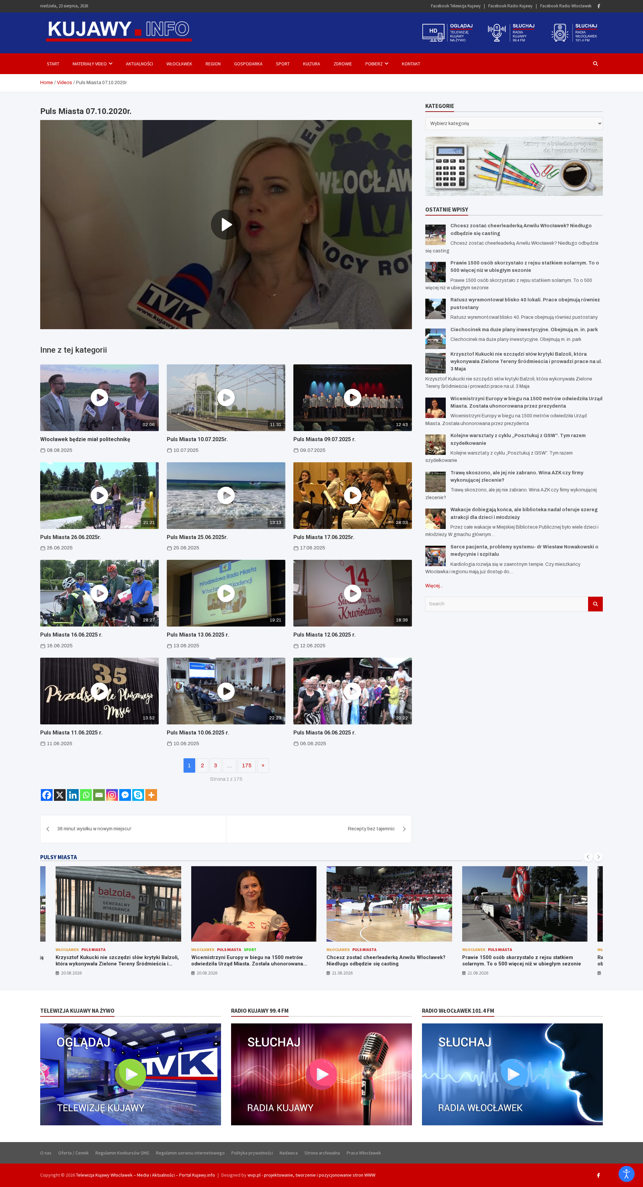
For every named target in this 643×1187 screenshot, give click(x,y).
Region (213, 64)
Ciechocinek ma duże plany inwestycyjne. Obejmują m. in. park (524, 329)
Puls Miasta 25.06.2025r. (197, 537)
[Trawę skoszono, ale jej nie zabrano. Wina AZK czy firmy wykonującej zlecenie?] (435, 482)
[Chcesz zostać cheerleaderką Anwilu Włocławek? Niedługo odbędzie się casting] (435, 235)
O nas (46, 1153)
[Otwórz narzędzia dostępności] (627, 1174)
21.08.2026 (207, 973)
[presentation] (588, 857)
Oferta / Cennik (73, 1153)
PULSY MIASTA (58, 857)
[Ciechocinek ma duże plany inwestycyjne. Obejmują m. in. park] (435, 339)
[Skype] (138, 795)
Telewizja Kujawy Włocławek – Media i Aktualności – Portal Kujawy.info (145, 1175)
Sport (283, 64)
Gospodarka (248, 64)
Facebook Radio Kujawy (510, 6)
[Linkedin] (73, 795)
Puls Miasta (94, 949)
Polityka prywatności (252, 1153)
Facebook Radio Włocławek (565, 6)
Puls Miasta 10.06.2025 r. (198, 732)
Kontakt (411, 64)
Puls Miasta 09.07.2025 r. (324, 439)
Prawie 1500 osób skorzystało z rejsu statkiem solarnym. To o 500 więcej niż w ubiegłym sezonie (386, 960)
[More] (151, 795)
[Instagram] (112, 795)
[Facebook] (599, 6)
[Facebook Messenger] (125, 795)
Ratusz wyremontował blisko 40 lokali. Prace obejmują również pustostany (515, 960)
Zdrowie (343, 64)
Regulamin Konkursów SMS (122, 1153)
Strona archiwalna (322, 1153)
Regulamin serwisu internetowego (190, 1153)
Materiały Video (90, 64)
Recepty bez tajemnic (371, 828)
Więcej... (434, 585)
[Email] (99, 795)
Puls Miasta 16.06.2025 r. (71, 635)
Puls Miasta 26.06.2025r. (70, 537)
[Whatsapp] (86, 795)
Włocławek (179, 64)
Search (595, 604)
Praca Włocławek (364, 1153)
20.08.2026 (71, 973)
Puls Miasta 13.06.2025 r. (198, 635)
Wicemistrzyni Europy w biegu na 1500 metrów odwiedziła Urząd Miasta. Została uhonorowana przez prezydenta (112, 963)
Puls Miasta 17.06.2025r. (323, 537)
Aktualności (139, 64)
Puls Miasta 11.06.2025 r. (71, 732)
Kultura (311, 64)
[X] (60, 795)
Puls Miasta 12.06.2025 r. (324, 635)
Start (53, 64)
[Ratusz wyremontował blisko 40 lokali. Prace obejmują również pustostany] (435, 309)
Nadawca (289, 1153)
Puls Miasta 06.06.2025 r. (324, 732)
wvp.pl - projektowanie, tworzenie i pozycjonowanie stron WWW (311, 1175)
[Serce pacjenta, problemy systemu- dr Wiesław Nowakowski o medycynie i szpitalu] (435, 556)
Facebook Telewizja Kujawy (456, 6)
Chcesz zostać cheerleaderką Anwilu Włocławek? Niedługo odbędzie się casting (250, 960)
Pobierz (374, 64)
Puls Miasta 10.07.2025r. (197, 439)
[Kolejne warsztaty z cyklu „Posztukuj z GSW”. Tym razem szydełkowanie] (435, 444)
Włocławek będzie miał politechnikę (85, 439)
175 (247, 765)
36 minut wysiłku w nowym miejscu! (94, 828)
